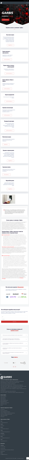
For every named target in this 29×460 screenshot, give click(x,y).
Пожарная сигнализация (5, 402)
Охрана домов (3, 397)
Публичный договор (4, 415)
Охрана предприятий (4, 400)
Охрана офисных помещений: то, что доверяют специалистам (11, 387)
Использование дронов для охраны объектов (8, 391)
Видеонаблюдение (4, 401)
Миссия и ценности (4, 410)
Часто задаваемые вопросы (5, 411)
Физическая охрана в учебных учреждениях (8, 383)
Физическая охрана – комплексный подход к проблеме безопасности (12, 392)
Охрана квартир (3, 396)
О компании (3, 409)
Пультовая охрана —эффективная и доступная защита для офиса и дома (13, 386)
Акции (2, 405)
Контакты (2, 416)
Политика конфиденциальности (6, 414)
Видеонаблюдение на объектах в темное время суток (10, 382)
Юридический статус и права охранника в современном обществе (12, 381)
